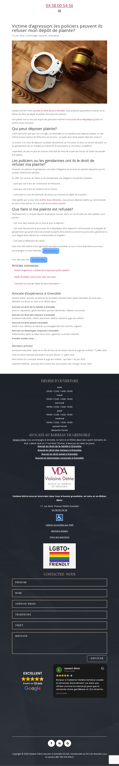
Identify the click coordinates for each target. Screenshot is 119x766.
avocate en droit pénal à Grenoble (49, 110)
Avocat (41, 450)
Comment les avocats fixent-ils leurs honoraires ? (37, 283)
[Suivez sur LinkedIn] (59, 743)
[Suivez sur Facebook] (51, 743)
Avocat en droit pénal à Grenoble (59, 454)
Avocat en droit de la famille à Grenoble (59, 446)
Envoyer (97, 659)
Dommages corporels (37, 35)
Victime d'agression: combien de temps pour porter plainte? (42, 270)
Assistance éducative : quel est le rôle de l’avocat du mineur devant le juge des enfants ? (53, 350)
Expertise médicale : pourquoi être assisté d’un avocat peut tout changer (46, 363)
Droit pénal (53, 35)
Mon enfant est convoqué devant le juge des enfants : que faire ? (42, 359)
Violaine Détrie (19, 439)
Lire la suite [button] (61, 693)
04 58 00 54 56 (59, 5)
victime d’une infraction (50, 200)
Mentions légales (59, 530)
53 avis (38, 683)
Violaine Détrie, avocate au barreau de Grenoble (34, 298)
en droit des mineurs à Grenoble (63, 450)
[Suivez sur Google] (67, 743)
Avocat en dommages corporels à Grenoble (59, 458)
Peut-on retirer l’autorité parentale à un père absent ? (37, 354)
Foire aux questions (59, 537)
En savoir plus (38, 259)
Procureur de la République (80, 119)
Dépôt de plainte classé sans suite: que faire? (35, 277)
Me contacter (51, 251)
